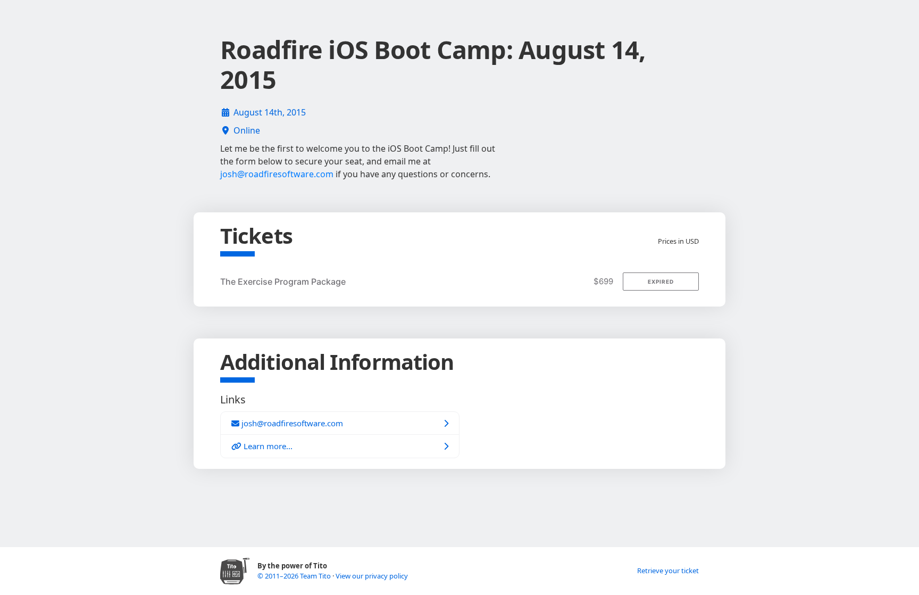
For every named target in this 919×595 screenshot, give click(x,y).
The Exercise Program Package (283, 281)
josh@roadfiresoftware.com (276, 174)
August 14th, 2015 (269, 112)
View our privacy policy (372, 576)
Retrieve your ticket (668, 570)
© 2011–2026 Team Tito (294, 576)
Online (246, 130)
